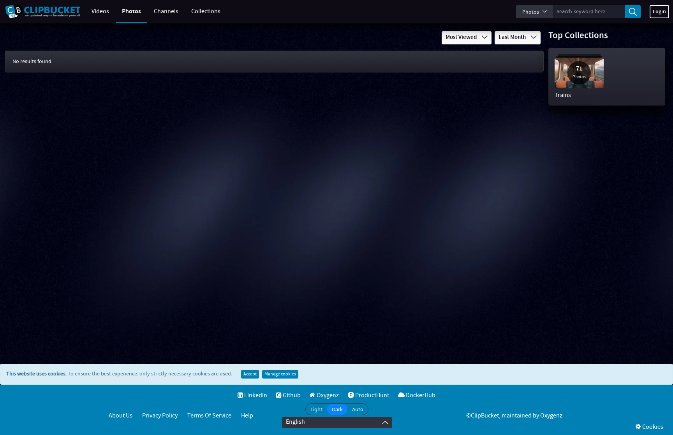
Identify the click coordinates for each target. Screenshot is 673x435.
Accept (250, 374)
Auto (357, 409)
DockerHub (420, 395)
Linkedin (255, 395)
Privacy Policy (160, 416)
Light (316, 409)
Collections (205, 11)
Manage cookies (280, 374)
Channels (166, 11)
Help (247, 416)
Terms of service (209, 416)
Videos (100, 11)
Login (659, 11)
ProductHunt (371, 395)
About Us (120, 416)
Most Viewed (462, 37)
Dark (337, 409)
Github (291, 395)
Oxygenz (327, 395)
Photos (131, 11)
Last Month (513, 37)
